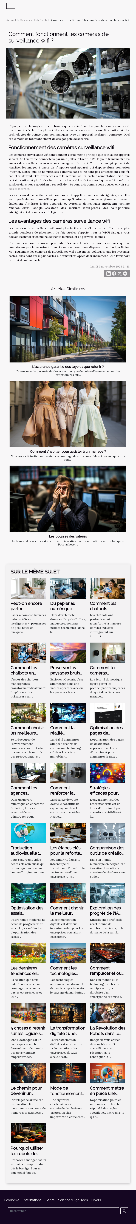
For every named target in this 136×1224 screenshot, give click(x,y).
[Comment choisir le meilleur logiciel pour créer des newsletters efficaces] (68, 892)
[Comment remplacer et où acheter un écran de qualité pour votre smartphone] (107, 953)
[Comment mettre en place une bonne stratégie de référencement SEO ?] (107, 1073)
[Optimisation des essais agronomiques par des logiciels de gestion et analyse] (28, 892)
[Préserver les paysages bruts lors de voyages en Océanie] (68, 652)
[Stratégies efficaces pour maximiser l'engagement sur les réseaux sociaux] (107, 772)
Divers (96, 1200)
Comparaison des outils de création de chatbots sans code (107, 855)
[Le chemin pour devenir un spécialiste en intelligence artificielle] (28, 1073)
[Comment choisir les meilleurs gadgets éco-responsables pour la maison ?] (28, 712)
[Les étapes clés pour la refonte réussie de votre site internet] (68, 832)
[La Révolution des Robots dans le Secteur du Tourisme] (107, 1013)
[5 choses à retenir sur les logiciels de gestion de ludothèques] (28, 1013)
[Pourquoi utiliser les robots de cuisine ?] (28, 1133)
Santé (50, 1200)
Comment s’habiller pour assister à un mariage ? (68, 451)
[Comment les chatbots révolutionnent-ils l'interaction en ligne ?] (107, 588)
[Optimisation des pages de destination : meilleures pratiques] (107, 712)
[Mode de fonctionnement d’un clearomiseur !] (68, 1073)
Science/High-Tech (33, 20)
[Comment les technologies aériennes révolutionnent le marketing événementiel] (68, 953)
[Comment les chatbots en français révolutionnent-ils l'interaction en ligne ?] (28, 652)
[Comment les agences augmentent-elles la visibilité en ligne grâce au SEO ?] (28, 772)
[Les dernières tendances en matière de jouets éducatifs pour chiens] (28, 953)
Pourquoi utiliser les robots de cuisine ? (27, 1153)
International (32, 1200)
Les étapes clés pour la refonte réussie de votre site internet (66, 855)
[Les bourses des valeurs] (68, 499)
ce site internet (18, 188)
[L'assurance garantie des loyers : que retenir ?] (68, 329)
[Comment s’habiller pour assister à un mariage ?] (68, 414)
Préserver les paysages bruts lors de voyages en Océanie (65, 675)
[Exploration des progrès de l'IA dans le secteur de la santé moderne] (107, 892)
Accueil (11, 20)
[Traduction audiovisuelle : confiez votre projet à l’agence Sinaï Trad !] (28, 832)
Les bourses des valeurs (68, 536)
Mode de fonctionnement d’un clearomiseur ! (68, 1096)
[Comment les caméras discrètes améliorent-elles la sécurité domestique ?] (107, 652)
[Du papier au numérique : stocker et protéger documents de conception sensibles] (68, 588)
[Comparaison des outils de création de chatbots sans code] (107, 832)
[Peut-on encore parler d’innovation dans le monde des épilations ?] (28, 588)
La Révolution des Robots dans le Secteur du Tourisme (107, 1036)
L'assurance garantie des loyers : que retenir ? (68, 366)
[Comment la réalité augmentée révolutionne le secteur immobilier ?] (68, 712)
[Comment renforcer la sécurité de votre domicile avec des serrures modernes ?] (68, 772)
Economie (11, 1200)
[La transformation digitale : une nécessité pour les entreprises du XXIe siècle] (68, 1013)
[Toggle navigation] (10, 6)
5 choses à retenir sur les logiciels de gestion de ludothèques (28, 1036)
